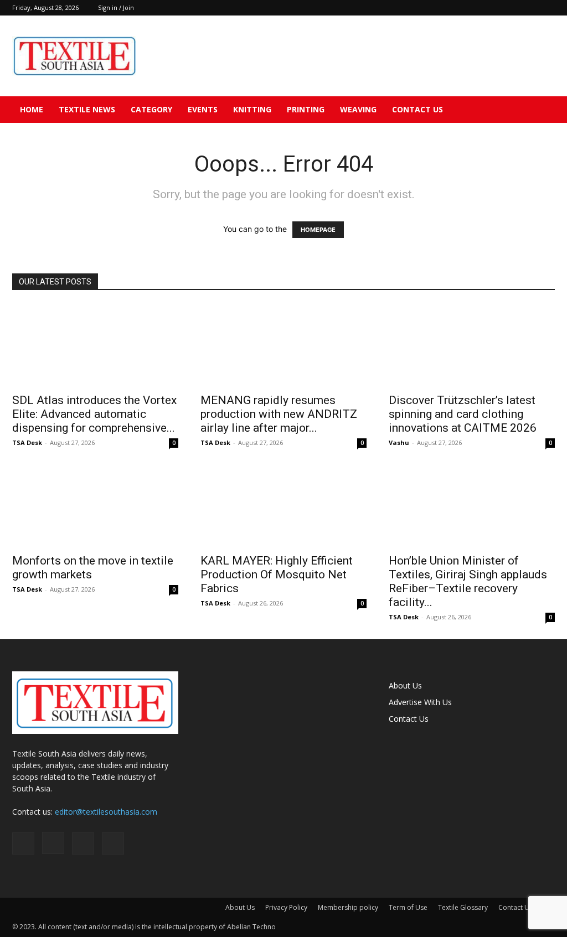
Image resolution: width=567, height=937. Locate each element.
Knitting (252, 109)
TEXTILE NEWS (87, 109)
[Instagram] (510, 7)
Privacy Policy (286, 907)
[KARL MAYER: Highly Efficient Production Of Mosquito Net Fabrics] (283, 506)
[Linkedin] (528, 7)
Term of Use (408, 907)
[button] (541, 110)
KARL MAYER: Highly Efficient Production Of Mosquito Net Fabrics (276, 574)
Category (151, 109)
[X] (546, 7)
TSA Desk (27, 442)
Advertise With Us (420, 702)
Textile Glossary (463, 907)
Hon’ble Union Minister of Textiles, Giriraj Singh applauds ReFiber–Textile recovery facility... (468, 581)
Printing (305, 109)
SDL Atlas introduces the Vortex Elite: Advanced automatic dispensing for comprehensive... (94, 414)
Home (31, 109)
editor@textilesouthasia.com (106, 811)
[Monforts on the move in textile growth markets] (95, 506)
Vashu (399, 442)
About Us (405, 685)
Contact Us (417, 109)
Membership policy (348, 907)
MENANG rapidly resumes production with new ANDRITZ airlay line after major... (278, 414)
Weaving (358, 109)
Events (203, 109)
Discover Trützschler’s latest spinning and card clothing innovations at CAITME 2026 (463, 414)
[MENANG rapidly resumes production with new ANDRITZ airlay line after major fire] (283, 345)
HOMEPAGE (318, 230)
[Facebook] (491, 7)
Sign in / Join (116, 7)
